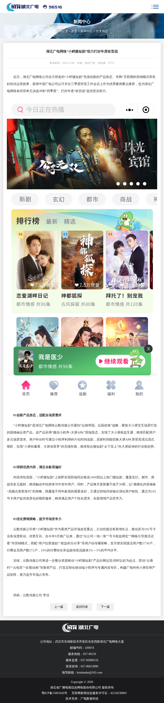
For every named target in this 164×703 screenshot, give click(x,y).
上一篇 (58, 606)
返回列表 (82, 606)
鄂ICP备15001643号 (54, 693)
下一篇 (105, 606)
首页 (74, 31)
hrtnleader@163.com (89, 672)
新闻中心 (86, 31)
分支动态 (102, 31)
